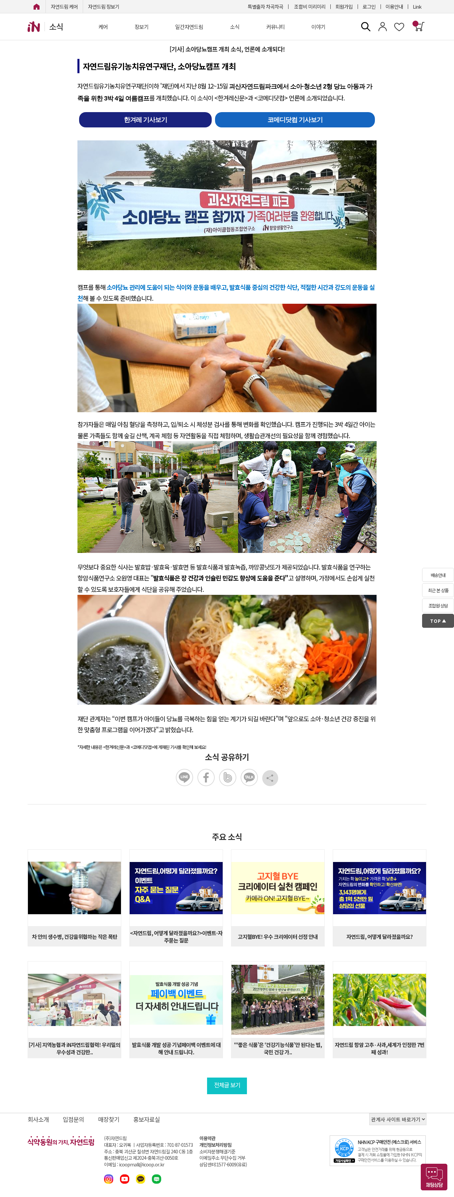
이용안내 (394, 6)
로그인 (369, 6)
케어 (103, 27)
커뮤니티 (275, 27)
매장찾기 (108, 1119)
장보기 (142, 27)
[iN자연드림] (37, 6)
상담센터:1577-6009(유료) (223, 1164)
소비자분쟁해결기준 (217, 1151)
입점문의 (73, 1119)
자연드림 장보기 (103, 6)
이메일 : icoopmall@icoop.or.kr (134, 1164)
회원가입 (344, 6)
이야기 (318, 27)
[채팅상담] (434, 1177)
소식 (56, 26)
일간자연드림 (189, 27)
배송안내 (438, 575)
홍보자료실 (146, 1119)
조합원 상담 (438, 605)
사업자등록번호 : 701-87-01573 (164, 1144)
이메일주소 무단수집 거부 (222, 1158)
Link (417, 6)
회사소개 (38, 1119)
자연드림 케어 (64, 6)
